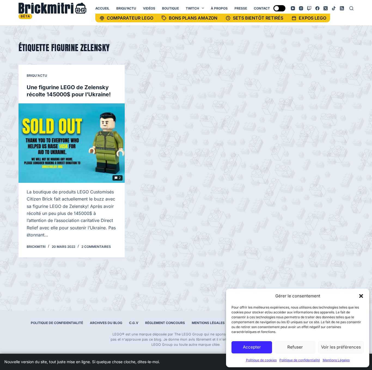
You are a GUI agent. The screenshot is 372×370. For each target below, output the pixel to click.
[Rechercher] (351, 8)
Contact (262, 8)
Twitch (192, 8)
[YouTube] (293, 8)
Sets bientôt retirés (258, 18)
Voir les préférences (341, 347)
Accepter (252, 347)
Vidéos (149, 8)
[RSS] (342, 8)
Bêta (25, 16)
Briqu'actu (37, 75)
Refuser (295, 347)
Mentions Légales (336, 360)
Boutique (170, 8)
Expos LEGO (312, 18)
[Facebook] (317, 8)
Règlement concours (165, 323)
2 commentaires (96, 247)
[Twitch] (309, 8)
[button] (361, 296)
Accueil (102, 8)
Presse (240, 8)
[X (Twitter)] (326, 8)
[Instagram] (301, 8)
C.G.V (133, 323)
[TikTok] (334, 8)
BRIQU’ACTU (126, 8)
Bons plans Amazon (193, 18)
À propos (219, 8)
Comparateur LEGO (130, 18)
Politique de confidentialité (299, 360)
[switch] (279, 8)
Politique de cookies (261, 360)
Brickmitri (52, 8)
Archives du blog (106, 323)
